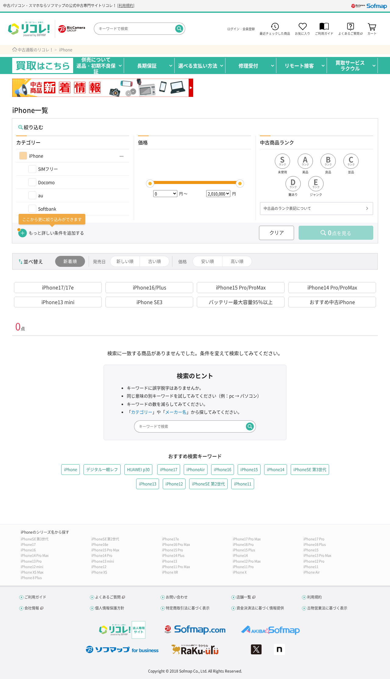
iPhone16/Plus (149, 287)
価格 (182, 261)
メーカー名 (175, 412)
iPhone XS (99, 572)
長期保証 (147, 65)
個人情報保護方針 (109, 608)
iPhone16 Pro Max (176, 544)
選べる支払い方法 (197, 65)
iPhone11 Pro (243, 566)
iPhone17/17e (58, 287)
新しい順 (124, 261)
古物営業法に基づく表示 (327, 608)
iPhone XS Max (32, 572)
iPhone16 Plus (314, 544)
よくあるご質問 (108, 597)
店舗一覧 (243, 597)
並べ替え (33, 261)
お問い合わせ (177, 597)
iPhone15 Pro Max (105, 550)
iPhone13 (169, 561)
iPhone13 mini (57, 302)
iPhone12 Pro (313, 561)
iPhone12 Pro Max (247, 561)
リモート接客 (299, 65)
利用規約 (126, 5)
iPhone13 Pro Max (317, 555)
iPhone (65, 49)
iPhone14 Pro (101, 555)
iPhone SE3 (149, 302)
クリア (276, 232)
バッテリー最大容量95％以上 (241, 302)
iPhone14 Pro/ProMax (332, 287)
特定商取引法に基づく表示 (188, 608)
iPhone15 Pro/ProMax (241, 287)
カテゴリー (141, 412)
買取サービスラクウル (350, 65)
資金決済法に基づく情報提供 (260, 608)
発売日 (99, 261)
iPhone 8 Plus (31, 577)
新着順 (70, 261)
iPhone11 (310, 566)
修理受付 (248, 65)
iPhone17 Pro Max (247, 539)
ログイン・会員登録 (241, 28)
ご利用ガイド (324, 33)
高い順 (237, 261)
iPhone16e (99, 544)
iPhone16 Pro (243, 544)
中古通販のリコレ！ (35, 49)
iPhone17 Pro (313, 539)
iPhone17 (28, 544)
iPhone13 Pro (31, 561)
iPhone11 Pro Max (176, 566)
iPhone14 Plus (173, 555)
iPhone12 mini (32, 566)
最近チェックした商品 (275, 33)
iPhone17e (170, 539)
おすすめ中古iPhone (332, 302)
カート (372, 33)
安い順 (207, 261)
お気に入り (302, 33)
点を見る (339, 232)
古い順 (154, 261)
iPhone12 (98, 566)
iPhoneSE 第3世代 (34, 539)
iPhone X (239, 572)
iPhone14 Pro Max (34, 555)
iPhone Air (311, 572)
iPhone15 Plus (244, 550)
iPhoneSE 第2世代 (105, 539)
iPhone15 (310, 550)
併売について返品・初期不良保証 (95, 65)
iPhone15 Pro (172, 550)
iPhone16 (28, 550)
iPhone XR (170, 572)
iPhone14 (240, 555)
